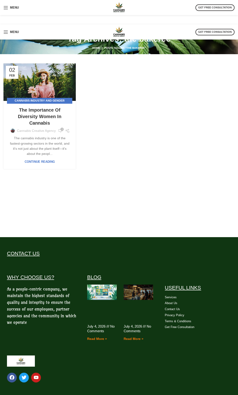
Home (96, 47)
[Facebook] (12, 377)
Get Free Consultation (215, 7)
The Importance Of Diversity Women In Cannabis (39, 116)
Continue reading (40, 161)
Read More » (97, 339)
